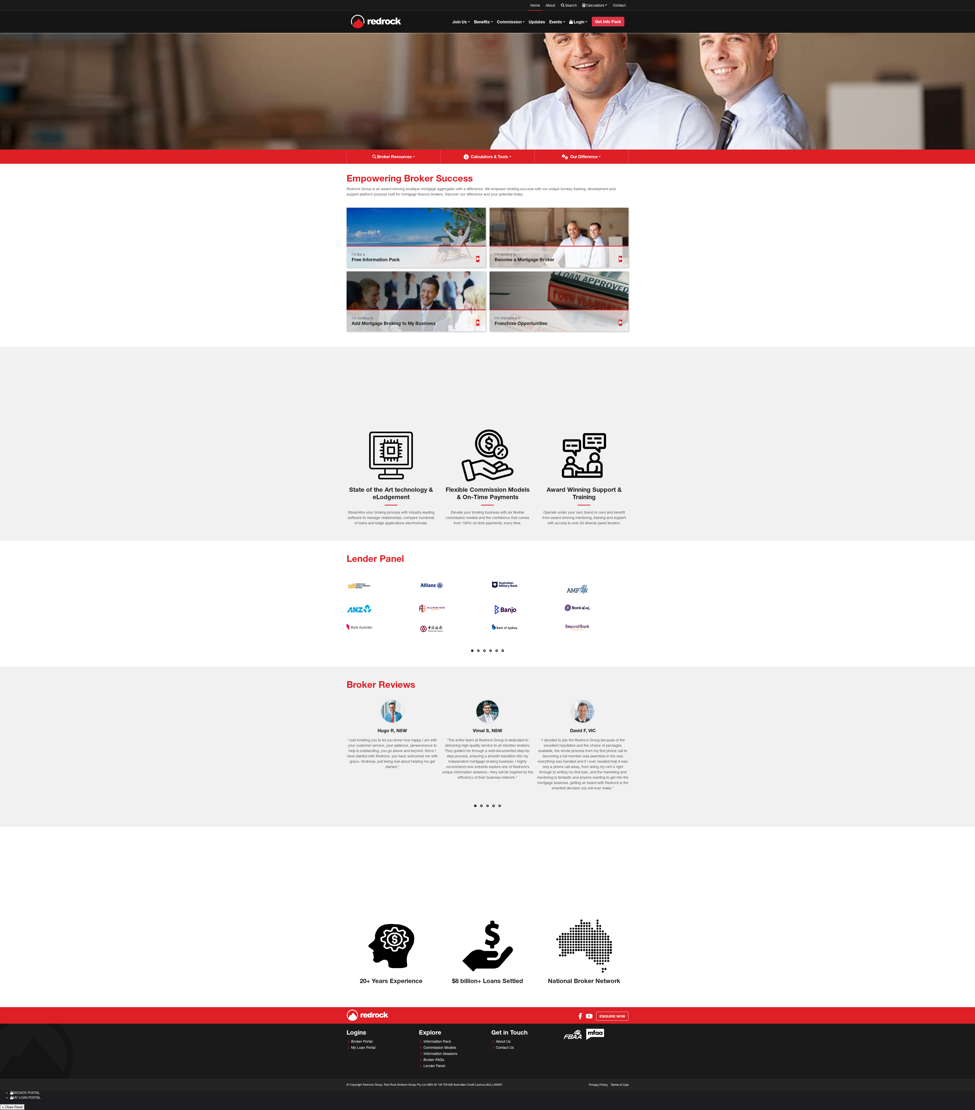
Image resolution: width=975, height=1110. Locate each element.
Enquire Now (612, 1016)
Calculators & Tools (489, 156)
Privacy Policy (598, 1085)
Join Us (459, 21)
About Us (503, 1041)
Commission (509, 21)
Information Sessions (440, 1053)
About (550, 5)
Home (535, 5)
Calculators (595, 5)
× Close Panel (12, 1107)
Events (555, 21)
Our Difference (584, 156)
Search (571, 5)
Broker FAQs (434, 1059)
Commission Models (440, 1047)
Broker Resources (394, 156)
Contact (619, 5)
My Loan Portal (363, 1047)
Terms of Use (619, 1085)
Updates (537, 21)
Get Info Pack (608, 21)
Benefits (482, 21)
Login (579, 21)
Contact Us (505, 1047)
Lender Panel (434, 1066)
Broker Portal (361, 1041)
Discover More (363, 112)
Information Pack (437, 1041)
